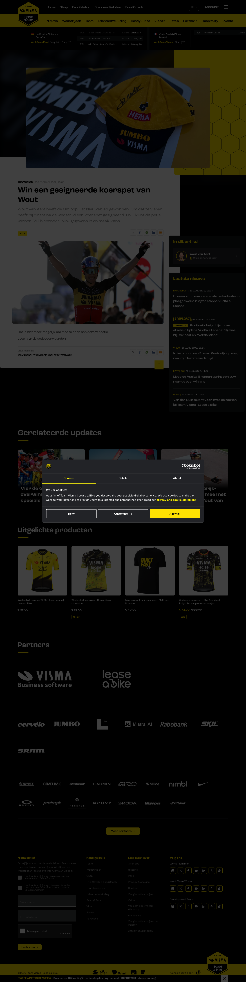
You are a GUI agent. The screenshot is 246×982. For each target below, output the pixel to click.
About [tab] (177, 478)
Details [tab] (123, 478)
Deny (71, 513)
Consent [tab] (69, 478)
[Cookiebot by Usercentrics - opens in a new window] (184, 466)
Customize (121, 513)
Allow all (174, 513)
